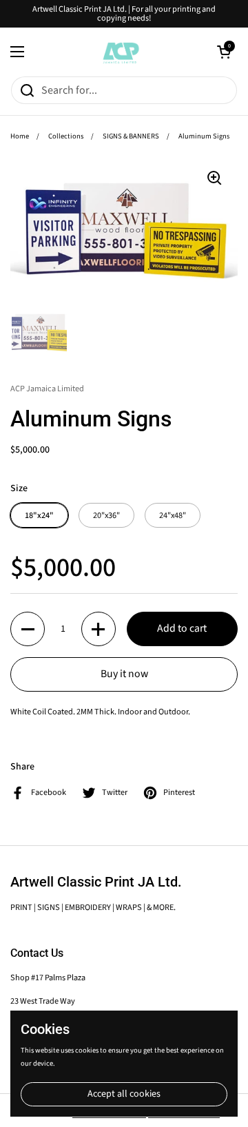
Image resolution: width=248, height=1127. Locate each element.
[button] (224, 51)
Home (19, 136)
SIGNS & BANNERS (131, 136)
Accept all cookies (124, 1094)
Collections (65, 136)
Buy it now (124, 673)
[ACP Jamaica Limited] (121, 51)
